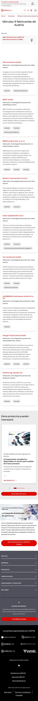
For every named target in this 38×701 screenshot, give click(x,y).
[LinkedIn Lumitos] (19, 665)
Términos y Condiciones (23, 692)
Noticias (4, 556)
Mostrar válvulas (19, 494)
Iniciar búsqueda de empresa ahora (19, 543)
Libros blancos (7, 576)
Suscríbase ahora (19, 619)
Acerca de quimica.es (19, 681)
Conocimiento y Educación (11, 583)
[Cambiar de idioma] (31, 10)
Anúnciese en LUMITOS (18, 673)
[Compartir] (28, 10)
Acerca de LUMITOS (18, 677)
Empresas (4, 563)
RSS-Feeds (5, 590)
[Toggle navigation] (35, 10)
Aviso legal (7, 692)
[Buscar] (24, 10)
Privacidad (19, 695)
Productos (5, 569)
